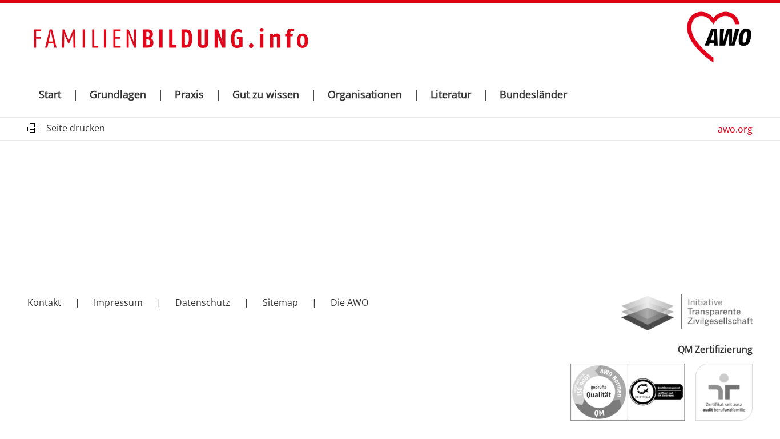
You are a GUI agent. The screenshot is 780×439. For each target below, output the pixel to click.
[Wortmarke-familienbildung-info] (170, 37)
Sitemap (280, 302)
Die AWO (349, 302)
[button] (155, 94)
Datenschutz (202, 302)
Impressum (118, 302)
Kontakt (44, 302)
